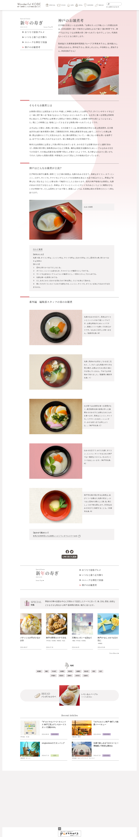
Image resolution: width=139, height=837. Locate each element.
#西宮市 (23, 758)
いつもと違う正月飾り (35, 37)
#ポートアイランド (83, 758)
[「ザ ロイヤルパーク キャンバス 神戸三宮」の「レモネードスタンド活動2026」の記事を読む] (30, 727)
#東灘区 (100, 643)
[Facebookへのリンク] (67, 551)
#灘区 (73, 640)
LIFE (54, 755)
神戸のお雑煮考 (32, 47)
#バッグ (28, 758)
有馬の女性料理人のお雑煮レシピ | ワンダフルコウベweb (55, 536)
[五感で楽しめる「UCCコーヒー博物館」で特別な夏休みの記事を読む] (82, 749)
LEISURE (55, 734)
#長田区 (59, 640)
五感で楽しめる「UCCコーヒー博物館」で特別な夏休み (106, 744)
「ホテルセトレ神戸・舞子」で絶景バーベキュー (105, 723)
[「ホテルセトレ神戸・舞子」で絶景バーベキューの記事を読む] (82, 727)
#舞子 (79, 737)
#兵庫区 (54, 640)
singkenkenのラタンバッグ (53, 743)
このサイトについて (113, 7)
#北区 (63, 640)
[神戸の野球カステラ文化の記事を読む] (56, 624)
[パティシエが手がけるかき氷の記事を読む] (30, 624)
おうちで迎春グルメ (34, 32)
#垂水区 (74, 737)
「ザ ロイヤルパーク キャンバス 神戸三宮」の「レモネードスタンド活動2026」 (54, 724)
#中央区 (48, 640)
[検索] (108, 4)
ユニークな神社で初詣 (35, 42)
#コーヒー (92, 758)
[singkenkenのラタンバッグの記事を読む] (30, 749)
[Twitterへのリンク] (71, 551)
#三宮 (27, 737)
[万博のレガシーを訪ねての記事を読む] (82, 624)
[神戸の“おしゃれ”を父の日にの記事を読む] (108, 624)
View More (113, 653)
